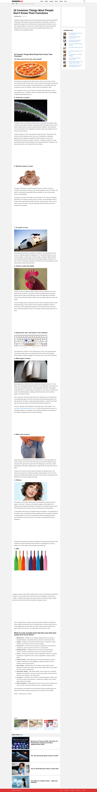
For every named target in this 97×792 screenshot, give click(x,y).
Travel (41, 1)
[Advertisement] (36, 41)
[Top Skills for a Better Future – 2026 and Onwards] (20, 782)
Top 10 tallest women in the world (76, 47)
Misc (65, 1)
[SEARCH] (84, 1)
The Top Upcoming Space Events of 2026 (44, 755)
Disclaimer (72, 790)
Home (61, 790)
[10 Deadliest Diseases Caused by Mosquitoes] (21, 723)
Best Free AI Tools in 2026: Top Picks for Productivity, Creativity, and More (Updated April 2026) (44, 742)
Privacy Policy (66, 790)
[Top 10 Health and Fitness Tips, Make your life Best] (36, 723)
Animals (51, 1)
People (46, 1)
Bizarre (61, 1)
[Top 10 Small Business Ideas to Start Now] (20, 769)
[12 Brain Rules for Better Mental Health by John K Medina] (50, 723)
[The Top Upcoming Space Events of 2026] (20, 756)
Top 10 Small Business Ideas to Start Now (45, 768)
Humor (56, 1)
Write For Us (78, 790)
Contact (83, 790)
